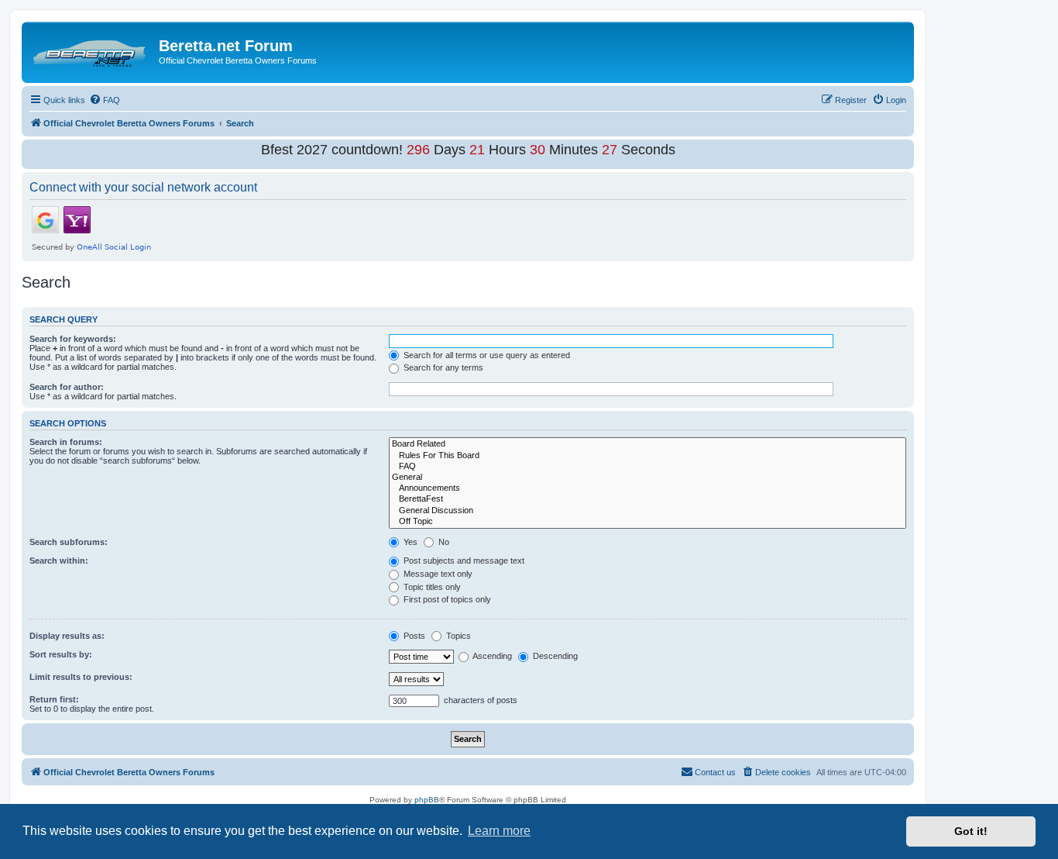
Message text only (436, 573)
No (442, 542)
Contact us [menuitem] (715, 772)
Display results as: (67, 635)
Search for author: (66, 387)
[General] (647, 477)
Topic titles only (431, 587)
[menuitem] (104, 100)
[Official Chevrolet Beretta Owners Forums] (92, 50)
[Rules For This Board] (647, 455)
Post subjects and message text (462, 560)
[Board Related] (647, 444)
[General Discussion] (647, 510)
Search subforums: (68, 542)
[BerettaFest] (647, 499)
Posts (413, 635)
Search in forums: (65, 442)
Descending (554, 656)
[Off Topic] (647, 521)
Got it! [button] (971, 831)
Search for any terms (442, 367)
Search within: (58, 560)
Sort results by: (60, 654)
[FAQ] (647, 466)
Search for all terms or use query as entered (485, 355)
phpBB (426, 799)
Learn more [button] (499, 830)
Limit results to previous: (80, 676)
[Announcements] (647, 488)
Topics (457, 635)
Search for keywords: (72, 338)
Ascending (491, 656)
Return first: (54, 699)
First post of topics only (446, 599)
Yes (409, 542)
